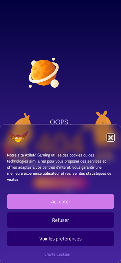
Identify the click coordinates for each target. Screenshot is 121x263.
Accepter (60, 201)
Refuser (60, 220)
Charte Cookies (57, 254)
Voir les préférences (60, 238)
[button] (110, 137)
